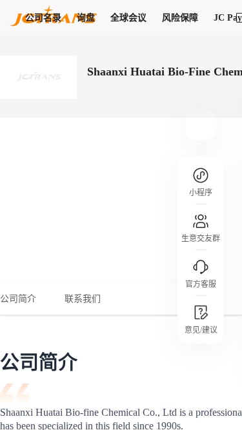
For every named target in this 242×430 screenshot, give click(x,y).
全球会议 (128, 18)
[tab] (25, 299)
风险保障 (180, 18)
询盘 (86, 18)
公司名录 (43, 18)
